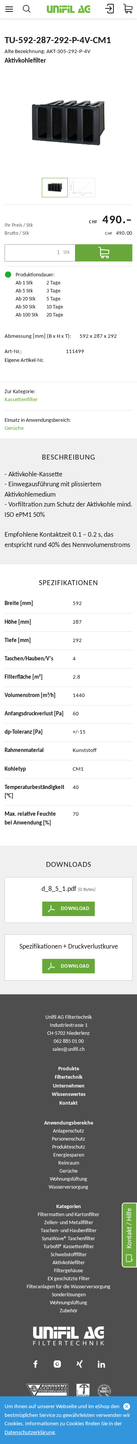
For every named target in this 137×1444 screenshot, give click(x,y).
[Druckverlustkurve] (82, 187)
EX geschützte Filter (69, 1279)
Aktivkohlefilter (69, 1263)
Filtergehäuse (68, 1271)
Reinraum (68, 1163)
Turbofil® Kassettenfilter (68, 1247)
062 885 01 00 (69, 1041)
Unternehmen (68, 1086)
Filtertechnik (69, 1077)
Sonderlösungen (69, 1295)
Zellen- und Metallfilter (68, 1223)
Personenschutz (68, 1139)
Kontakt (68, 1103)
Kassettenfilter (21, 400)
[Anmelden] (109, 9)
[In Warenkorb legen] (103, 252)
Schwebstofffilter (69, 1255)
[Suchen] (26, 9)
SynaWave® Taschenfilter (68, 1239)
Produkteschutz (68, 1147)
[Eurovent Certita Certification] (47, 1391)
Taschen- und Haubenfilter (69, 1231)
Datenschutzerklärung (30, 1433)
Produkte (68, 1069)
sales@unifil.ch (68, 1049)
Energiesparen (68, 1155)
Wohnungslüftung (68, 1179)
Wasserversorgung (68, 1187)
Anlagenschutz (68, 1131)
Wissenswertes (69, 1094)
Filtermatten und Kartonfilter (68, 1215)
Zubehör (69, 1311)
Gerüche (14, 428)
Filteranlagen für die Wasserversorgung (68, 1287)
